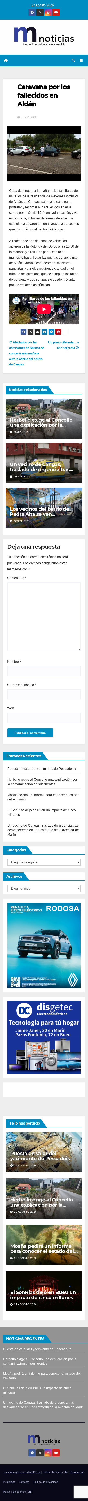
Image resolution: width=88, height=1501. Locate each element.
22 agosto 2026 (25, 1165)
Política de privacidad (45, 1481)
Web (10, 708)
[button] (73, 60)
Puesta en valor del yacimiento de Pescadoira (41, 768)
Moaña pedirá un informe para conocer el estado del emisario (42, 1251)
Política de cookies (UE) (17, 1491)
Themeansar (76, 1472)
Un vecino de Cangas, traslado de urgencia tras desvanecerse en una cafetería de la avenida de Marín (43, 830)
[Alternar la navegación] (81, 60)
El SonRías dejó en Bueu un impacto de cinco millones (43, 1294)
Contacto (24, 1481)
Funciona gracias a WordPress (22, 1472)
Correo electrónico (21, 685)
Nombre (14, 661)
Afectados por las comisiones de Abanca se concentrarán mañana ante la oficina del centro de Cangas (26, 353)
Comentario (16, 578)
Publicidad (9, 1481)
